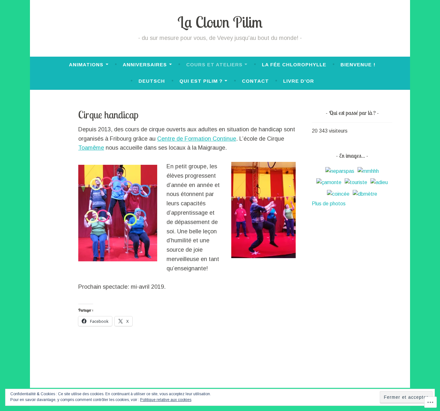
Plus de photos (329, 203)
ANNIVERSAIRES (145, 64)
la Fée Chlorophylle (294, 64)
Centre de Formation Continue (196, 138)
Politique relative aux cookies (165, 399)
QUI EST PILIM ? (201, 81)
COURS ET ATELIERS (214, 64)
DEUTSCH (152, 81)
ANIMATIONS (86, 64)
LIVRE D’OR (298, 81)
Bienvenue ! (358, 64)
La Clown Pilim (220, 22)
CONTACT (255, 81)
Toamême (91, 148)
